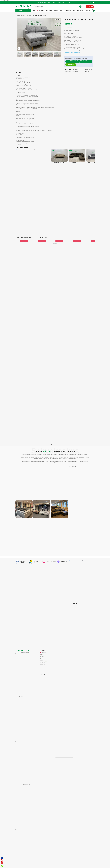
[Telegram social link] (94, 3)
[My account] (93, 10)
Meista (41, 670)
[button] (24, 241)
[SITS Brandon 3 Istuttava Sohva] (94, 192)
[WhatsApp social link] (92, 3)
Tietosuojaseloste (43, 672)
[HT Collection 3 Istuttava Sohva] (59, 155)
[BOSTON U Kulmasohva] (42, 155)
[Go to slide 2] (53, 243)
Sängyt (41, 660)
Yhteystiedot (42, 668)
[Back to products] (91, 15)
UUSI (40, 658)
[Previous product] (90, 15)
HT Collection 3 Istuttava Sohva (59, 162)
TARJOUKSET (43, 652)
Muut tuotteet (43, 662)
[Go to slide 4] (55, 243)
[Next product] (92, 15)
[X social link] (89, 69)
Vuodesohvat (42, 664)
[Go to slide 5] (56, 243)
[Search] (80, 6)
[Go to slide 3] (54, 243)
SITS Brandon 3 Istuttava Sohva (94, 237)
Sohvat (22, 15)
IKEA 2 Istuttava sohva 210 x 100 (77, 159)
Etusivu (18, 15)
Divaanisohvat (28, 15)
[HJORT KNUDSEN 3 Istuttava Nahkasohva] (24, 155)
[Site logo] (23, 6)
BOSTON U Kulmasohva (42, 162)
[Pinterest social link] (85, 71)
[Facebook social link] (89, 3)
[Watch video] (18, 48)
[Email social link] (91, 69)
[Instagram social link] (90, 3)
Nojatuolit (42, 656)
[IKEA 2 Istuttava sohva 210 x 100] (77, 153)
